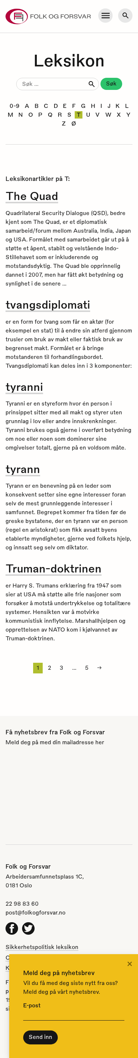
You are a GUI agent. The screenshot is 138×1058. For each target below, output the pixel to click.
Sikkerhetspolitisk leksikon (42, 947)
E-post (31, 1005)
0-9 (15, 105)
